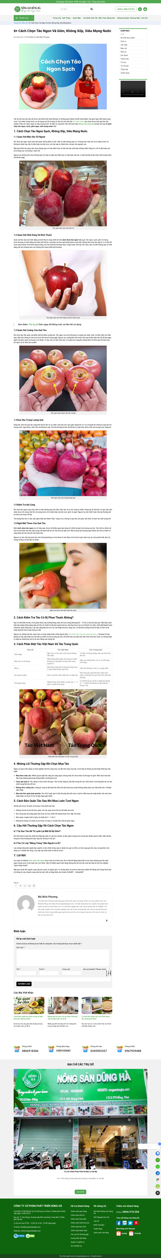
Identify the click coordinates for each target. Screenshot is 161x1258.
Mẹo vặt (25, 23)
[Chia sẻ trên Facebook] (16, 885)
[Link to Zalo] (124, 1223)
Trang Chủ (57, 18)
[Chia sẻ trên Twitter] (20, 885)
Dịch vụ (123, 41)
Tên (18, 969)
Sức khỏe (124, 55)
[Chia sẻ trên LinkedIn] (34, 885)
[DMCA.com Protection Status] (30, 1236)
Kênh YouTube (99, 1225)
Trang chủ (17, 23)
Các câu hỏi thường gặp (80, 1234)
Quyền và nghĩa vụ (77, 1242)
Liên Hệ (144, 18)
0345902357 (98, 1051)
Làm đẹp (124, 45)
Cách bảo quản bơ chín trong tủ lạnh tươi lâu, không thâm (28, 1017)
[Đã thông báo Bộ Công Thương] (19, 1236)
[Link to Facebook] (118, 1223)
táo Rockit (72, 634)
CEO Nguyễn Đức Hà (101, 1217)
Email (42, 969)
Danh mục (77, 18)
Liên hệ (96, 1221)
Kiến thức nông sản (106, 18)
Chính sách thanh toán (79, 1230)
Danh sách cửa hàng (101, 1233)
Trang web (66, 969)
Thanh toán (125, 59)
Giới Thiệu (66, 18)
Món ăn (123, 52)
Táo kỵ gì (32, 324)
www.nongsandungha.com (31, 1231)
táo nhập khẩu (78, 121)
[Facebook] (107, 921)
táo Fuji (79, 634)
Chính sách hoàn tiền (78, 1219)
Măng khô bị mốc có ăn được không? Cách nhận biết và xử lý (63, 1017)
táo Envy (93, 634)
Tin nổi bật (125, 66)
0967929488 (133, 1051)
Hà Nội (124, 1233)
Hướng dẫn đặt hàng (78, 1238)
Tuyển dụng (125, 73)
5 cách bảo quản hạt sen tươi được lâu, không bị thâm (96, 1017)
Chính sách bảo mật (78, 1227)
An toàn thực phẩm (128, 38)
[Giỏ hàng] (145, 9)
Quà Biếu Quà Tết (90, 18)
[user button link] (140, 9)
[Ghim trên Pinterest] (29, 885)
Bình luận (20, 947)
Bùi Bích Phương (43, 37)
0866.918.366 (131, 1211)
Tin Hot (123, 62)
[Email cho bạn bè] (25, 885)
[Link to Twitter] (130, 1223)
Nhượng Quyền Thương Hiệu (128, 18)
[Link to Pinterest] (136, 1223)
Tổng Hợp (124, 69)
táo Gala (86, 634)
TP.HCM (137, 1233)
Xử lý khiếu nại (76, 1246)
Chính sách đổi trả (77, 1215)
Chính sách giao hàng (79, 1211)
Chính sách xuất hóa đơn (80, 1223)
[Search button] (91, 9)
